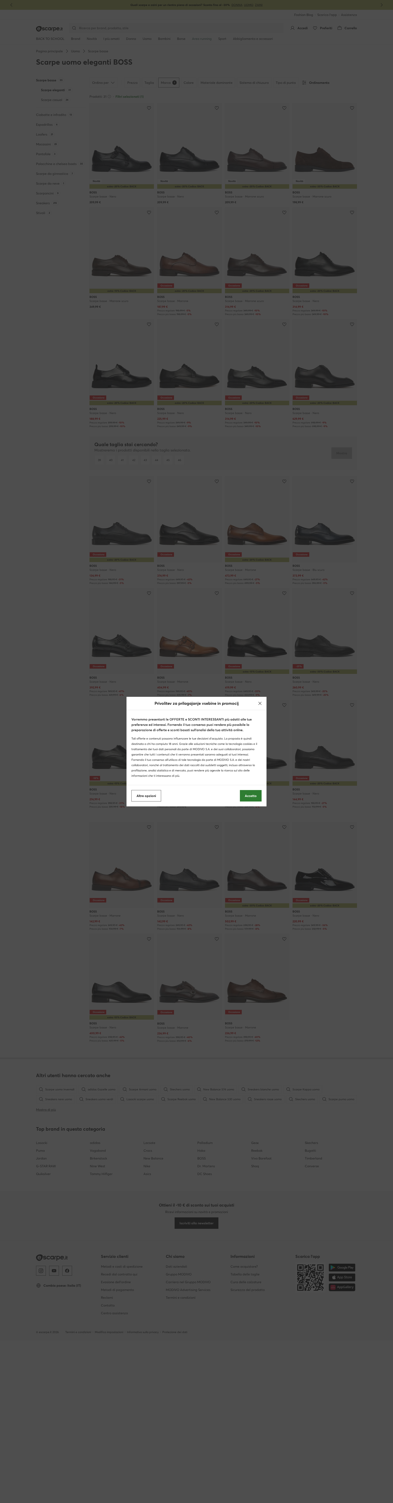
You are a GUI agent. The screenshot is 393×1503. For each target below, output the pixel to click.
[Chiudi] (260, 703)
